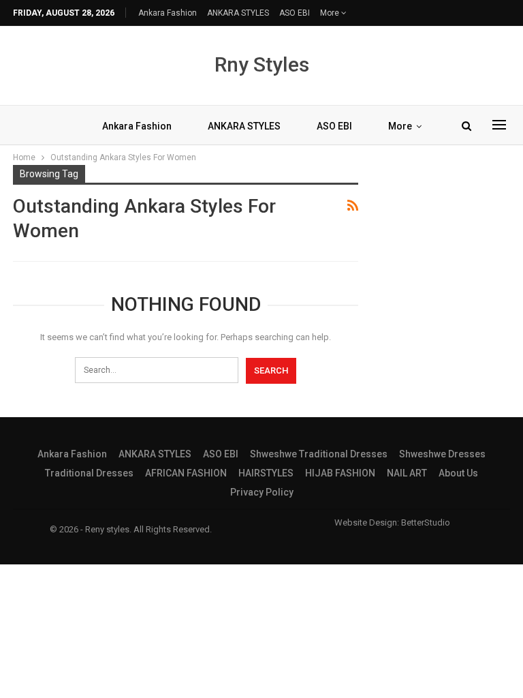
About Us (458, 473)
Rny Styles (262, 64)
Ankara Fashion (167, 13)
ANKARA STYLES (238, 13)
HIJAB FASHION (340, 473)
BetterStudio (425, 522)
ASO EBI (294, 13)
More (330, 13)
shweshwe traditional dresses (318, 454)
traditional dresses (89, 473)
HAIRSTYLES (266, 473)
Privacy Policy (262, 492)
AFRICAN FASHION (186, 473)
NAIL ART (407, 473)
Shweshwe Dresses (442, 454)
